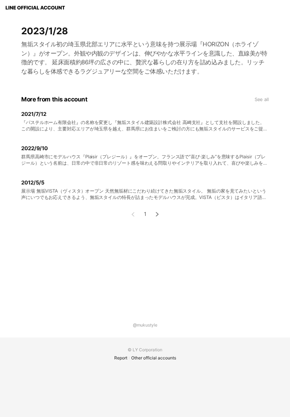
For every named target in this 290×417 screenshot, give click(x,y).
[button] (157, 214)
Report (120, 357)
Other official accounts (153, 357)
